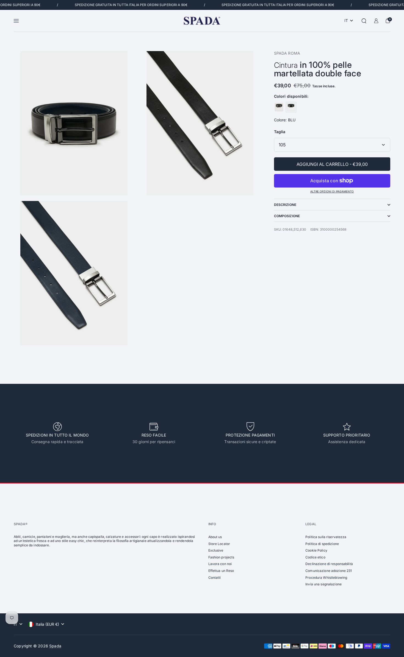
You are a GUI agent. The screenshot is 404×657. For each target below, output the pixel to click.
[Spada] (202, 20)
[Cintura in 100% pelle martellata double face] (279, 107)
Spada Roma (287, 53)
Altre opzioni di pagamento (332, 191)
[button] (363, 20)
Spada (55, 646)
